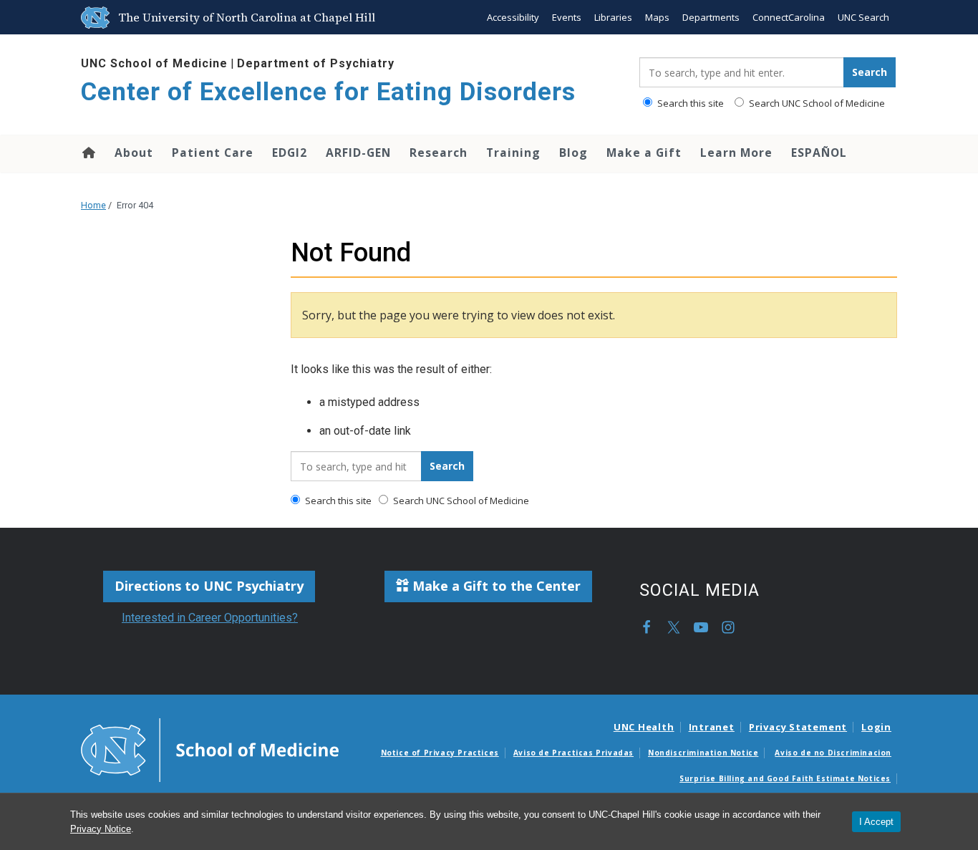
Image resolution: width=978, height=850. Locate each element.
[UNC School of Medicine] (210, 749)
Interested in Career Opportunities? (210, 617)
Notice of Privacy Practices (440, 753)
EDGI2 (289, 152)
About (134, 152)
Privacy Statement (798, 726)
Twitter (674, 627)
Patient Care (212, 152)
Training (513, 152)
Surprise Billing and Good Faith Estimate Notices (785, 778)
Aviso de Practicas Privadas (573, 753)
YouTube (701, 627)
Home (87, 152)
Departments (711, 17)
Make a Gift (644, 152)
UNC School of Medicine (154, 63)
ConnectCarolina (788, 17)
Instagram (728, 627)
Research (439, 152)
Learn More (736, 152)
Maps (657, 17)
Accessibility (513, 17)
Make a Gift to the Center (495, 585)
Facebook (646, 627)
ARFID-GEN (358, 152)
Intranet (712, 726)
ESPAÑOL (819, 152)
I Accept (876, 821)
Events (566, 17)
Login (876, 726)
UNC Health (644, 726)
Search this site (689, 103)
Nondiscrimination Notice (703, 753)
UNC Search (863, 17)
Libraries (613, 17)
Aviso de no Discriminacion (833, 753)
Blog (573, 152)
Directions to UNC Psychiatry (209, 585)
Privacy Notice (100, 829)
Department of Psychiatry (315, 63)
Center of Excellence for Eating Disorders (328, 92)
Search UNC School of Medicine (816, 103)
